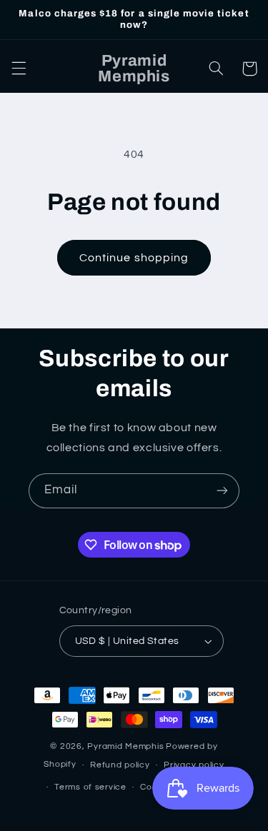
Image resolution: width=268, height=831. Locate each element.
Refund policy (120, 765)
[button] (18, 68)
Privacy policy (194, 765)
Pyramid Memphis (125, 746)
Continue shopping (134, 257)
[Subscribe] (222, 490)
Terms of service (90, 787)
